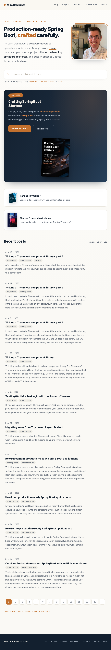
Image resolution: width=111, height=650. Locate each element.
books (52, 48)
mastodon (74, 641)
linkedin (86, 641)
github (54, 641)
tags (105, 641)
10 (71, 602)
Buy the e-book (20, 128)
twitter (96, 641)
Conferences (90, 4)
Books (77, 4)
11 (79, 602)
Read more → (43, 128)
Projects (66, 4)
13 (95, 602)
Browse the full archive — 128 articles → (27, 611)
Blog (56, 4)
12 (87, 602)
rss (45, 641)
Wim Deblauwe (16, 4)
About (104, 4)
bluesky (63, 641)
